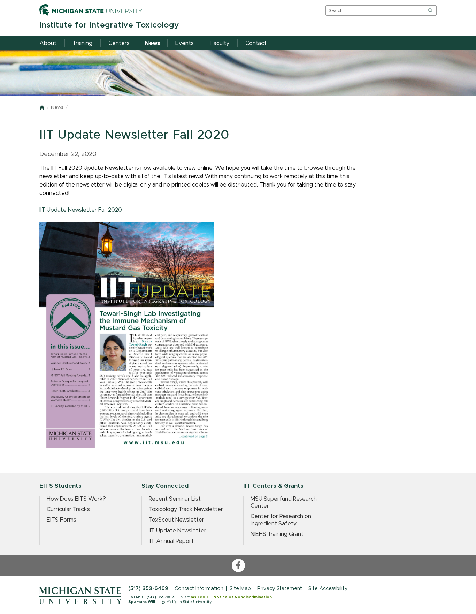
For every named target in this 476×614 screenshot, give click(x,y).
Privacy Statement (279, 588)
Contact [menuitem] (256, 43)
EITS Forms (61, 520)
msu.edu (199, 597)
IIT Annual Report (171, 541)
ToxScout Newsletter (176, 520)
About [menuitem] (47, 43)
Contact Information (199, 588)
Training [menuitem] (82, 43)
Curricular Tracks (68, 509)
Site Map (240, 588)
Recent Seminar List (175, 499)
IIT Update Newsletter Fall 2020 (80, 210)
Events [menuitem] (184, 43)
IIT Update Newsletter (177, 530)
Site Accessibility (328, 588)
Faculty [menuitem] (219, 43)
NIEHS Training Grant (277, 534)
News (57, 107)
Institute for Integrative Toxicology (109, 25)
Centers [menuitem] (119, 43)
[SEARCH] (430, 10)
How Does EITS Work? (76, 499)
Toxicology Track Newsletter (186, 509)
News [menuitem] (152, 43)
